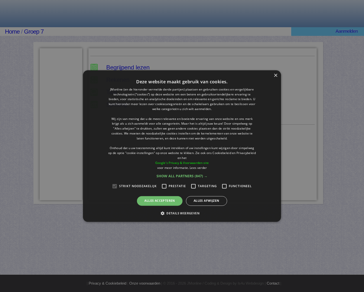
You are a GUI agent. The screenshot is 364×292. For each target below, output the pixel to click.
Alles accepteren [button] (159, 201)
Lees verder (198, 168)
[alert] (182, 146)
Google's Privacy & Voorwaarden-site (182, 163)
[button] (182, 176)
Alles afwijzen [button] (206, 201)
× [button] (275, 75)
